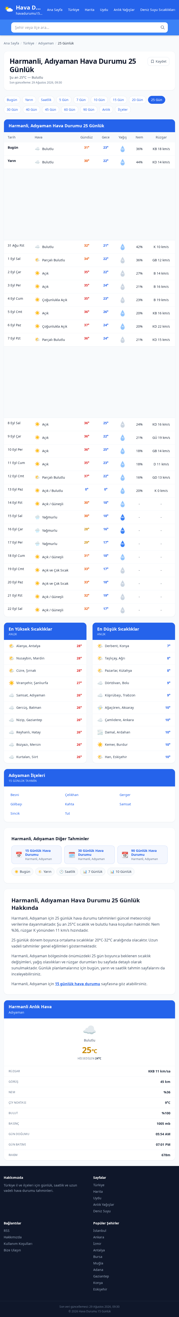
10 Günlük (120, 871)
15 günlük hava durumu (77, 983)
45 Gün (50, 109)
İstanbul (99, 1230)
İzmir (97, 1243)
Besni (14, 795)
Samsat (125, 804)
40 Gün (31, 109)
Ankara (98, 1237)
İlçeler (123, 109)
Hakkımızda (13, 1237)
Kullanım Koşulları (18, 1243)
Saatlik (46, 99)
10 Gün (99, 99)
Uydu (104, 9)
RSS (7, 1230)
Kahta (69, 804)
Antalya (99, 1250)
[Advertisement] (89, 204)
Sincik (15, 813)
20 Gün (137, 99)
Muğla (98, 1263)
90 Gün (88, 109)
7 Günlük (92, 871)
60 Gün (69, 109)
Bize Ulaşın (12, 1250)
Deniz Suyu (102, 1211)
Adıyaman (46, 43)
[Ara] (162, 27)
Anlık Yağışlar (124, 9)
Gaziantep (101, 1276)
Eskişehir (100, 1289)
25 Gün (156, 99)
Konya (98, 1282)
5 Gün (64, 99)
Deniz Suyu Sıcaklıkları (157, 9)
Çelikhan (72, 795)
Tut (67, 813)
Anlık (106, 109)
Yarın (29, 99)
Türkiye (73, 9)
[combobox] (89, 27)
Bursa (97, 1256)
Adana (98, 1269)
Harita (89, 9)
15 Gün (118, 99)
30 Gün (12, 109)
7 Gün (81, 99)
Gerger (125, 795)
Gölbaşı (16, 804)
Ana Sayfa (54, 9)
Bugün (12, 99)
